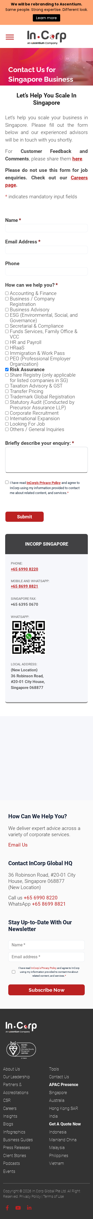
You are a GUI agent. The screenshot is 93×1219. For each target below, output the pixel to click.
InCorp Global (53, 38)
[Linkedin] (29, 1208)
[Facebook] (7, 1208)
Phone (12, 263)
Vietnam (56, 1163)
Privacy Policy (30, 1196)
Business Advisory (29, 309)
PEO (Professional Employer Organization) (40, 361)
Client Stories (14, 1155)
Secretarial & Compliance (37, 326)
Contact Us (59, 1076)
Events (9, 1171)
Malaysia (57, 1147)
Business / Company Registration (32, 301)
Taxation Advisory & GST (36, 386)
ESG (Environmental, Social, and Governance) (44, 317)
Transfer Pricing (26, 391)
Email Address (23, 242)
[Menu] (10, 36)
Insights (10, 1116)
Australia (56, 1100)
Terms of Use (53, 1196)
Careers (10, 1108)
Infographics (14, 1132)
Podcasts (11, 1163)
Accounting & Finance (33, 293)
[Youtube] (18, 1208)
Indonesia (57, 1132)
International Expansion (35, 418)
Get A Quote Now (65, 1124)
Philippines (58, 1155)
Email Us (18, 845)
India (53, 1116)
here (77, 159)
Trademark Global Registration (42, 396)
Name (13, 220)
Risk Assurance (27, 369)
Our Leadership (16, 1076)
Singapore (58, 1092)
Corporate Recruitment (34, 413)
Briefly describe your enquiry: (39, 443)
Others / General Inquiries (37, 429)
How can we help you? (31, 285)
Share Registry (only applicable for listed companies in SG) (43, 377)
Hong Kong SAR (63, 1108)
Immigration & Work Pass (37, 353)
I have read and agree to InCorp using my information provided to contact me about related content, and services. (45, 488)
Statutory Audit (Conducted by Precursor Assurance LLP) (42, 404)
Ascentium (70, 4)
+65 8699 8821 (24, 586)
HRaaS (17, 347)
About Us (11, 1069)
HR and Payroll (25, 342)
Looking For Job (27, 424)
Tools (54, 1069)
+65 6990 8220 (24, 569)
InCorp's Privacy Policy (44, 483)
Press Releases (16, 1147)
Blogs (8, 1124)
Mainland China (62, 1139)
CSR (7, 1100)
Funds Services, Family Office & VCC (44, 334)
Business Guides (18, 1139)
